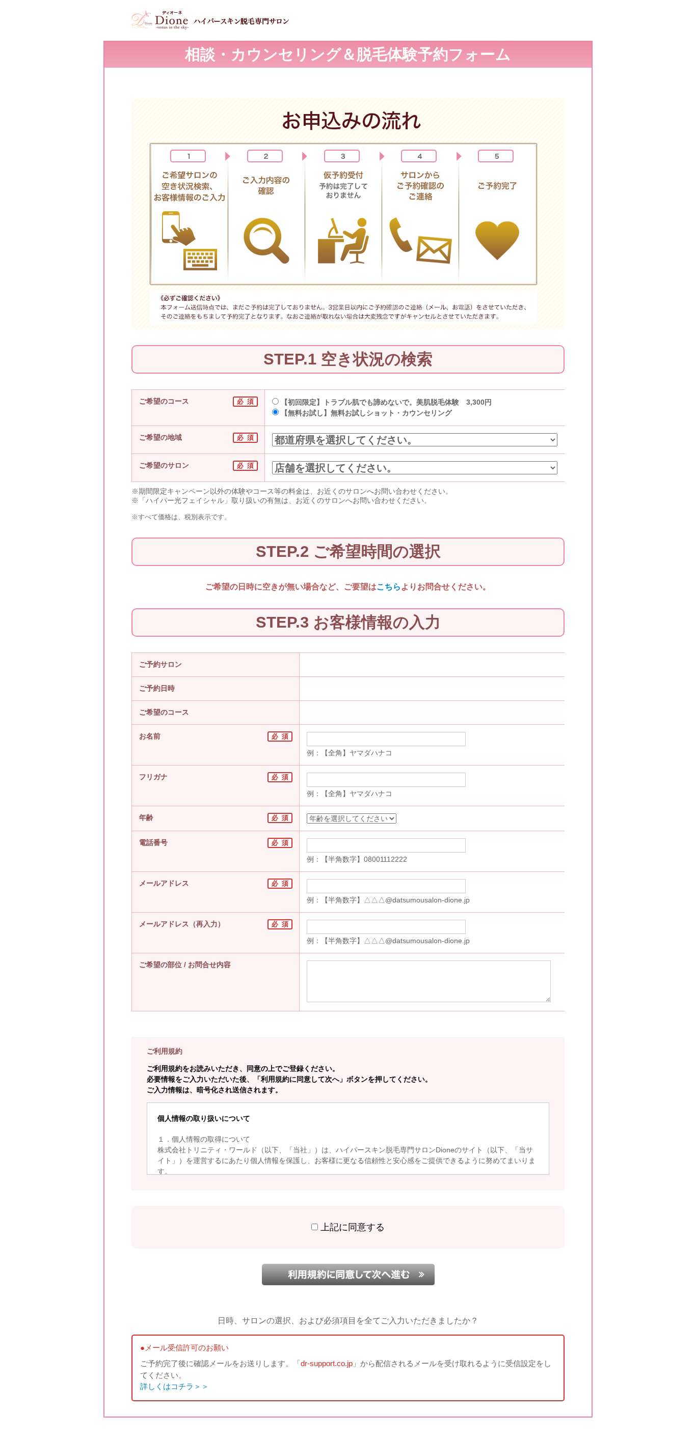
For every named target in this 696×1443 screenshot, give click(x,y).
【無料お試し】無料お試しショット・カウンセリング (365, 413)
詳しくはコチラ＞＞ (174, 1386)
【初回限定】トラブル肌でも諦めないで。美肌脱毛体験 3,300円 (385, 402)
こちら (389, 586)
